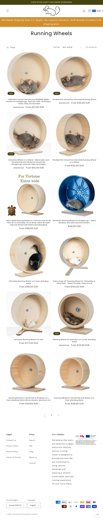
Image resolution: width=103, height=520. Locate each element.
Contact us (11, 440)
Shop (31, 451)
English (33, 505)
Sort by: (57, 47)
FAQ (31, 446)
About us (33, 457)
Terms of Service (13, 457)
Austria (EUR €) (15, 505)
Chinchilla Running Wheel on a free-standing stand (28, 282)
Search (32, 440)
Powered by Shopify (30, 514)
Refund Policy (12, 451)
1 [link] (44, 415)
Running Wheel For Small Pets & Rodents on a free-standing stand (74, 399)
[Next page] (58, 415)
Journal (32, 463)
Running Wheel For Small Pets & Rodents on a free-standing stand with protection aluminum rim (29, 399)
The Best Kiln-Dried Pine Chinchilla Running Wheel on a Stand (74, 161)
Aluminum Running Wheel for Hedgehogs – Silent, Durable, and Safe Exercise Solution (74, 222)
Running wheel (17, 514)
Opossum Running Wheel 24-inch (28, 340)
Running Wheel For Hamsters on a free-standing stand (74, 341)
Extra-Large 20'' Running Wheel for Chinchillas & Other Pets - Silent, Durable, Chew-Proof (74, 282)
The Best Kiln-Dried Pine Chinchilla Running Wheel (74, 99)
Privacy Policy (12, 446)
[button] (7, 11)
